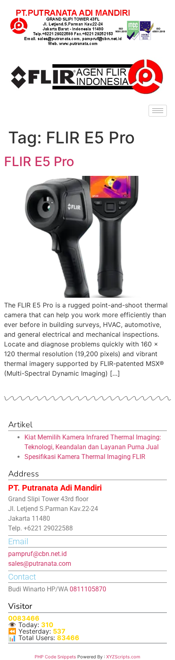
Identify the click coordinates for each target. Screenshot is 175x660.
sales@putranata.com (39, 563)
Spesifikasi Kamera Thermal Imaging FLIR (84, 457)
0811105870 (88, 589)
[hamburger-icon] (158, 111)
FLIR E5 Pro (39, 161)
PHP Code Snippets (55, 657)
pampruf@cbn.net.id (37, 554)
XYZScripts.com (123, 657)
